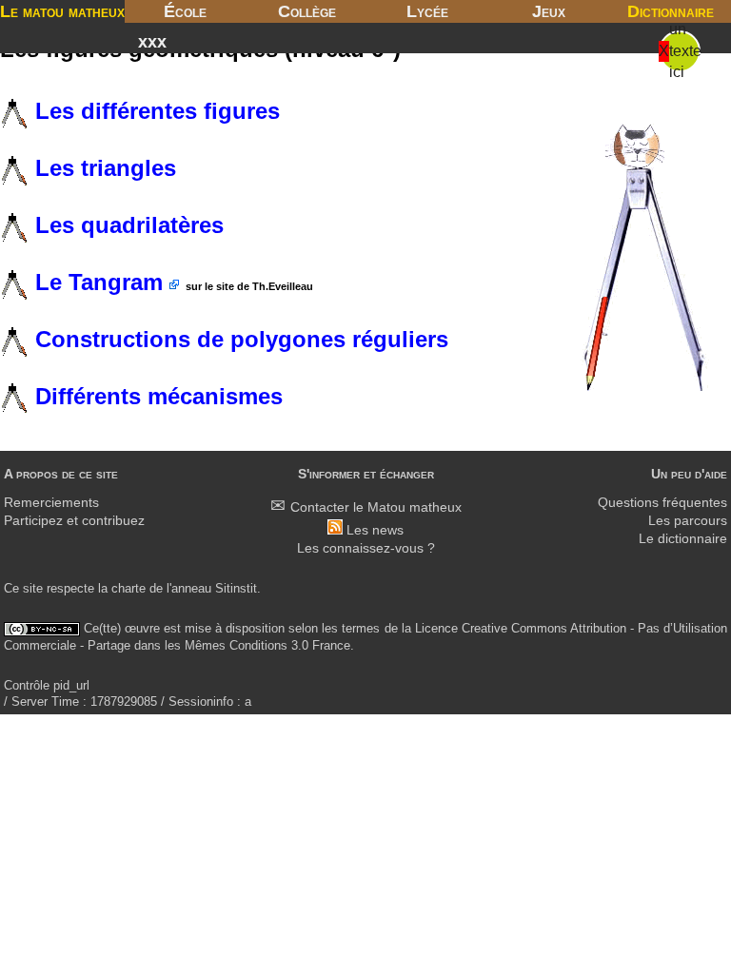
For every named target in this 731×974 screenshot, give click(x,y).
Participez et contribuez (74, 521)
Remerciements (51, 503)
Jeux (548, 11)
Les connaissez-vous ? (366, 548)
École (185, 11)
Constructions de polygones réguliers (238, 339)
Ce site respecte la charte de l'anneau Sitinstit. (132, 588)
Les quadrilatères (126, 225)
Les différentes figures (154, 111)
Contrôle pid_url (46, 685)
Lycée (427, 11)
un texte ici (685, 50)
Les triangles (102, 168)
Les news (375, 530)
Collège (307, 11)
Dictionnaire (670, 11)
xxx (152, 41)
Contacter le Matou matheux (376, 507)
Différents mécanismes (156, 396)
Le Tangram (99, 282)
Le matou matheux (62, 11)
